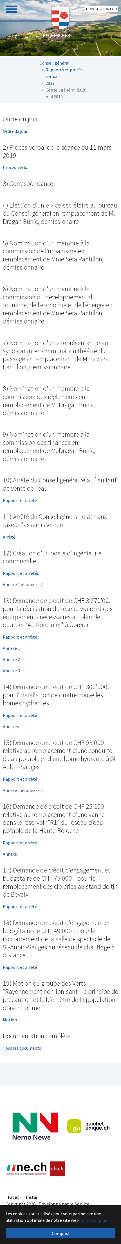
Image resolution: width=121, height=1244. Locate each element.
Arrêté (9, 537)
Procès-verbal (16, 167)
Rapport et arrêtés (21, 573)
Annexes (11, 726)
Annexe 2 (11, 659)
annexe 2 (34, 584)
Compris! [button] (60, 1233)
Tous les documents (22, 1048)
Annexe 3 (11, 670)
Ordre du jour (15, 131)
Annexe (10, 854)
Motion (10, 1019)
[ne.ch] (26, 1169)
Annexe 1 (11, 584)
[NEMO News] (35, 1126)
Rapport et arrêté (20, 500)
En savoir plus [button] (93, 1220)
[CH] (57, 1169)
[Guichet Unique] (88, 1126)
